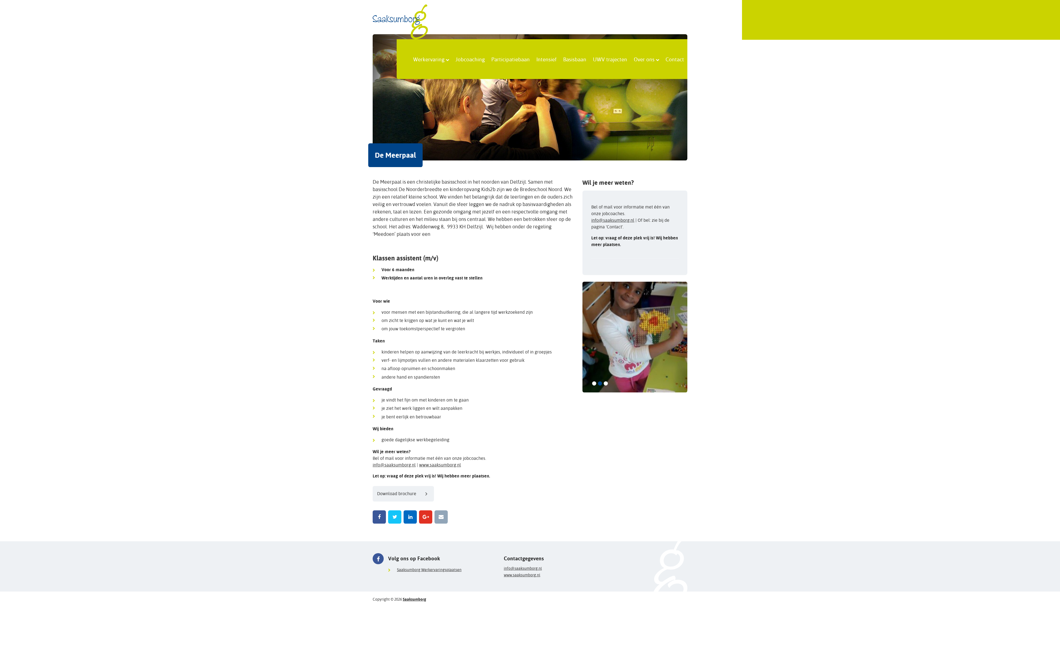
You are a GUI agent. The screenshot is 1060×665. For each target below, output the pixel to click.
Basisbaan (574, 59)
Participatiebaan (510, 59)
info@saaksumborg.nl (394, 465)
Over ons (644, 59)
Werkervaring (428, 59)
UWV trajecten (610, 59)
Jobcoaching (470, 59)
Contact (675, 59)
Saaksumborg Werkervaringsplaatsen (429, 570)
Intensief (546, 59)
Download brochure (396, 493)
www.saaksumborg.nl (440, 465)
